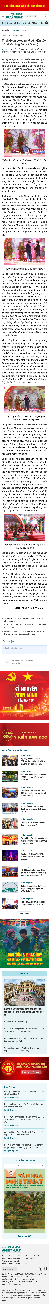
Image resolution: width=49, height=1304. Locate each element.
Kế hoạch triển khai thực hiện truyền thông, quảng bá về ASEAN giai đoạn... (33, 888)
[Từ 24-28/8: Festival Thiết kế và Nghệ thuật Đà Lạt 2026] (10, 903)
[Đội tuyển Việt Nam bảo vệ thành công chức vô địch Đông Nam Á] (10, 808)
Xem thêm (24, 914)
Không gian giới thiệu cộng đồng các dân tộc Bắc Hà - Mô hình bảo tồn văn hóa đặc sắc (24, 1012)
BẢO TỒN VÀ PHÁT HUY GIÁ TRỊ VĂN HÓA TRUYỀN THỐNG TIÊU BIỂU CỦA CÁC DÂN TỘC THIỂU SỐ (24, 52)
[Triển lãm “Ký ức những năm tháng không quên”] (10, 823)
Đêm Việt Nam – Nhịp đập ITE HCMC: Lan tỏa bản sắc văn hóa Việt (33, 777)
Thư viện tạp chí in (24, 1160)
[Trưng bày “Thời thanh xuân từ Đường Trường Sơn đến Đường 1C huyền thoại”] (10, 839)
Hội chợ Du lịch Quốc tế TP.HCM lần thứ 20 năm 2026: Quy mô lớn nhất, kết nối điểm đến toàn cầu (24, 1119)
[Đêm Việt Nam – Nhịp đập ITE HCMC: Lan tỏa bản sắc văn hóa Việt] (10, 776)
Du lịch (43, 23)
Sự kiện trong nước (21, 30)
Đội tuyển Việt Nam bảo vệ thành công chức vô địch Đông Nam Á (33, 809)
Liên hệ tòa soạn (9, 1269)
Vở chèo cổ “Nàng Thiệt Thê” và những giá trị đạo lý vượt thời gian (33, 857)
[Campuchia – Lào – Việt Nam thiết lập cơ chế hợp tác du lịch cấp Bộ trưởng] (10, 792)
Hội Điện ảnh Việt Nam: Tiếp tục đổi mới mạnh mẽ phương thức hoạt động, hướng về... (33, 872)
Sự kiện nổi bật (31, 16)
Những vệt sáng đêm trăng (15, 1022)
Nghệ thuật (26, 23)
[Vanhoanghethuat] (3, 23)
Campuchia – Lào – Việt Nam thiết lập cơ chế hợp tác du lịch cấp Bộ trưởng (33, 793)
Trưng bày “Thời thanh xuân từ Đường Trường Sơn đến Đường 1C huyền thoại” (34, 841)
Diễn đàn (8, 23)
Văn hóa (17, 23)
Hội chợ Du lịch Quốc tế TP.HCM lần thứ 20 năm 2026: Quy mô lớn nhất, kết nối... (33, 761)
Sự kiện (5, 30)
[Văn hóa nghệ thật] (11, 1252)
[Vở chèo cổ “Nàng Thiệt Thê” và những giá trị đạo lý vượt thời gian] (10, 855)
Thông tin (35, 23)
